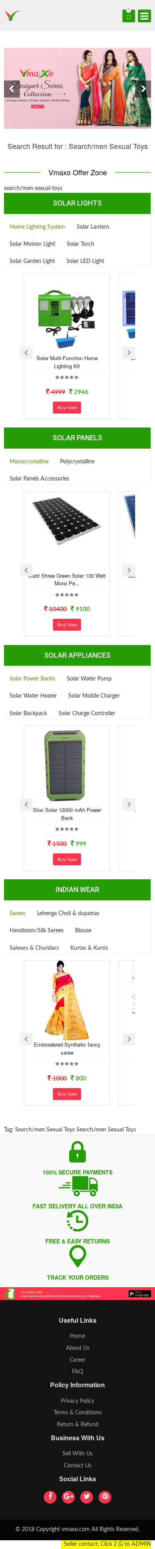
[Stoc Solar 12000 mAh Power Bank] (67, 766)
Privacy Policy (77, 1401)
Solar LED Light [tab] (85, 261)
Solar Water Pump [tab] (89, 679)
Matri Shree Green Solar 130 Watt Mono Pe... (67, 579)
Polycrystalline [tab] (77, 462)
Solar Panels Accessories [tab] (39, 479)
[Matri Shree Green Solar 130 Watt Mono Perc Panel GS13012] (67, 521)
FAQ (77, 1371)
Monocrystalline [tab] (29, 462)
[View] (77, 347)
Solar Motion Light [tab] (32, 244)
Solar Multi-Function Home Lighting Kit (67, 362)
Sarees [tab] (17, 913)
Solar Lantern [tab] (93, 227)
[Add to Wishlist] (56, 347)
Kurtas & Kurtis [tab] (89, 948)
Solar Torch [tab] (80, 244)
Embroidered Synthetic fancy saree (67, 1048)
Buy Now (67, 407)
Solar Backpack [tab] (28, 713)
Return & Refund (78, 1424)
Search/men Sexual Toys (45, 1130)
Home (77, 1336)
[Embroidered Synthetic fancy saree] (67, 1000)
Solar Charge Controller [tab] (86, 713)
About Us (77, 1348)
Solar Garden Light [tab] (32, 261)
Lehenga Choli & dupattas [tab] (68, 913)
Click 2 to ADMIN (126, 1544)
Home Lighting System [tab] (37, 227)
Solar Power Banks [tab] (32, 679)
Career (77, 1360)
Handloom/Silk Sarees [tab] (37, 930)
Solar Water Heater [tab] (33, 696)
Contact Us (77, 1466)
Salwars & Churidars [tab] (34, 948)
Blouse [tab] (83, 930)
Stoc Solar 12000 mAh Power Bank (67, 814)
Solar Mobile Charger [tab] (94, 696)
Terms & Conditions (78, 1413)
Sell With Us (77, 1454)
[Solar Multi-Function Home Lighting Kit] (67, 314)
